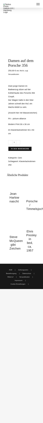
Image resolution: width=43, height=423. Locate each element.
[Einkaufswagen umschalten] (28, 4)
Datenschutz (26, 273)
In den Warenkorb (20, 149)
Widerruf (10, 277)
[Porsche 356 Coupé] (21, 38)
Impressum (18, 280)
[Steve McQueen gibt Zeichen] (13, 225)
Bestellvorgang (11, 273)
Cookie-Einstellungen (18, 284)
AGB (10, 270)
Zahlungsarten (23, 270)
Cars (20, 158)
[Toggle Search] (33, 4)
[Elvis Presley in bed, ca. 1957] (30, 222)
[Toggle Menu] (38, 4)
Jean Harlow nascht (14, 197)
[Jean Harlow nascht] (13, 184)
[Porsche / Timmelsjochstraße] (30, 188)
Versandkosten (24, 277)
